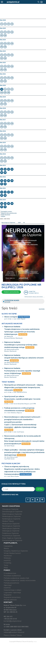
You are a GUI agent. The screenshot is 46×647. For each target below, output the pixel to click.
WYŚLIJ (39, 489)
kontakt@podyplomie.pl (12, 621)
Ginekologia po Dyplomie (11, 516)
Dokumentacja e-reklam (12, 590)
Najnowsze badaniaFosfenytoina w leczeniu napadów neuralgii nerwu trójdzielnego (22, 371)
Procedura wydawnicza (12, 576)
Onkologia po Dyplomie (10, 531)
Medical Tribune (8, 521)
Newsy (6, 548)
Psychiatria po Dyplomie (11, 536)
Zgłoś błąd (7, 585)
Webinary (7, 558)
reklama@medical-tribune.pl (14, 632)
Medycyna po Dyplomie (11, 524)
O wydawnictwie (10, 573)
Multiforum (8, 556)
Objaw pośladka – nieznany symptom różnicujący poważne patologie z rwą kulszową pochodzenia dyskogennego (24, 452)
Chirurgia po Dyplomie (10, 509)
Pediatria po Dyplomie (10, 533)
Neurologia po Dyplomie (8, 222)
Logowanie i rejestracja (12, 592)
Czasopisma (8, 546)
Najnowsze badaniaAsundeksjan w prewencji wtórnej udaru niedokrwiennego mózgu (20, 344)
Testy (6, 565)
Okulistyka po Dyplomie (11, 528)
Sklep (6, 568)
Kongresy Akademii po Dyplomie (16, 551)
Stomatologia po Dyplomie (12, 540)
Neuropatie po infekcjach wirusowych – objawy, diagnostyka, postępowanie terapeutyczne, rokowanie (23, 387)
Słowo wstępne (10, 317)
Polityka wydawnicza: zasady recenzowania (19, 580)
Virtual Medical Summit (12, 553)
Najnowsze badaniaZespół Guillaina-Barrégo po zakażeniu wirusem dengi (24, 358)
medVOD (7, 560)
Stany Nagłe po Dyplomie (11, 538)
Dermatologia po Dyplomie (12, 512)
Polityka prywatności (11, 583)
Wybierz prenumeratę (11, 292)
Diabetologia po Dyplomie (12, 514)
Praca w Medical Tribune (13, 635)
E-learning (7, 563)
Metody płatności (10, 600)
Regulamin (7, 595)
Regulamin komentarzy (12, 597)
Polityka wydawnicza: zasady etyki (16, 578)
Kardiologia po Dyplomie (11, 519)
